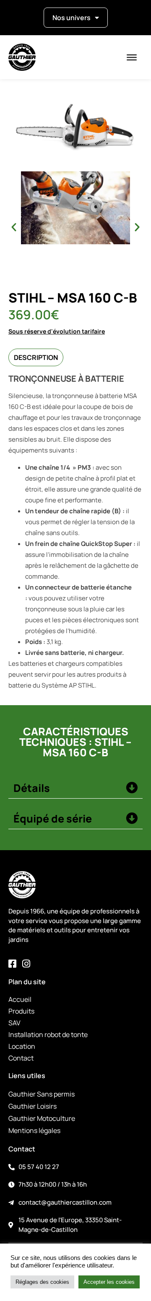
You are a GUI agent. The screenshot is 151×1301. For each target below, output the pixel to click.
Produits (21, 1011)
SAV (14, 1023)
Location (21, 1046)
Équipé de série (52, 818)
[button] (13, 227)
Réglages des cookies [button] (42, 1282)
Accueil (19, 999)
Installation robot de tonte (48, 1034)
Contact (21, 1058)
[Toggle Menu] (132, 57)
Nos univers (71, 17)
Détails (31, 788)
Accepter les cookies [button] (109, 1282)
